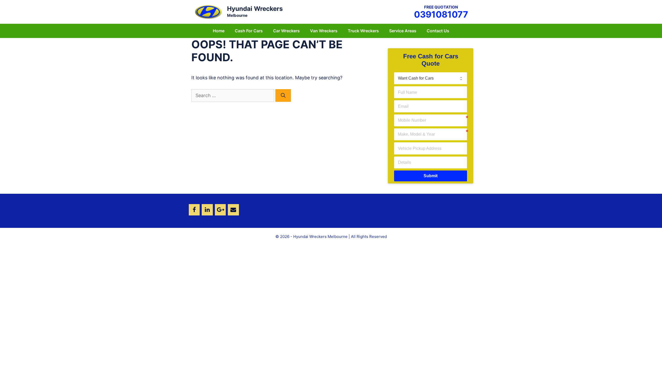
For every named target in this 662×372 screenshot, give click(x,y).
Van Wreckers (323, 30)
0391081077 (441, 14)
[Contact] (233, 209)
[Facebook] (194, 209)
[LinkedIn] (207, 209)
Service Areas (402, 30)
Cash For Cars (249, 30)
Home (218, 30)
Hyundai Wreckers (255, 8)
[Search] (283, 95)
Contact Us (438, 30)
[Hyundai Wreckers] (208, 11)
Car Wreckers (286, 30)
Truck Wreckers (363, 30)
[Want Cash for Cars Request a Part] (430, 78)
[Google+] (220, 209)
